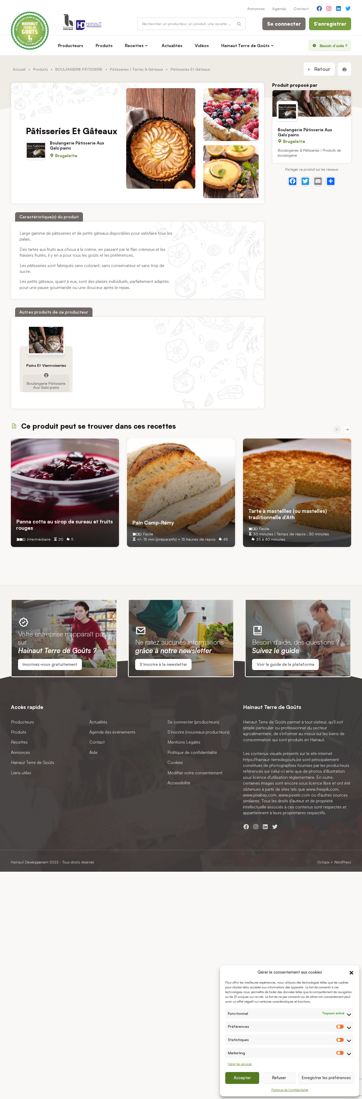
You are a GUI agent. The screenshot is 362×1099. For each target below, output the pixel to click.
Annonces (256, 8)
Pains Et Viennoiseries (46, 365)
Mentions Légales (183, 742)
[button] (351, 972)
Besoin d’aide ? (333, 45)
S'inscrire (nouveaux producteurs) (198, 732)
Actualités (172, 45)
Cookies (175, 762)
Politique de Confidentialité (289, 1090)
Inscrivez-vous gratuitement (50, 664)
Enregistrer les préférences (326, 1077)
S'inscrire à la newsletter (163, 664)
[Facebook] (292, 181)
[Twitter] (305, 181)
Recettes (134, 45)
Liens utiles (21, 772)
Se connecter (284, 24)
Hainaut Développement (29, 862)
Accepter (242, 1077)
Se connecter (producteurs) (193, 721)
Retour (321, 69)
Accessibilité (178, 782)
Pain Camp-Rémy (153, 522)
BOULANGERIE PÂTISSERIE (79, 69)
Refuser (279, 1077)
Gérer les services (240, 1064)
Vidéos (202, 45)
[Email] (318, 181)
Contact (301, 8)
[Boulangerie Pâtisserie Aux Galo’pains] (311, 103)
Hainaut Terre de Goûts (245, 45)
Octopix (323, 862)
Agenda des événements (112, 732)
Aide (93, 752)
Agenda (279, 8)
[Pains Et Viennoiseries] (46, 340)
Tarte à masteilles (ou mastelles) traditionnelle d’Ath (287, 514)
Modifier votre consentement (194, 772)
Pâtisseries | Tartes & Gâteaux (136, 69)
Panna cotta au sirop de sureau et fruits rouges (64, 524)
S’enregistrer (330, 24)
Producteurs (70, 45)
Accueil (19, 69)
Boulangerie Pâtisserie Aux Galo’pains (77, 145)
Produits (104, 45)
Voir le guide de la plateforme (285, 664)
